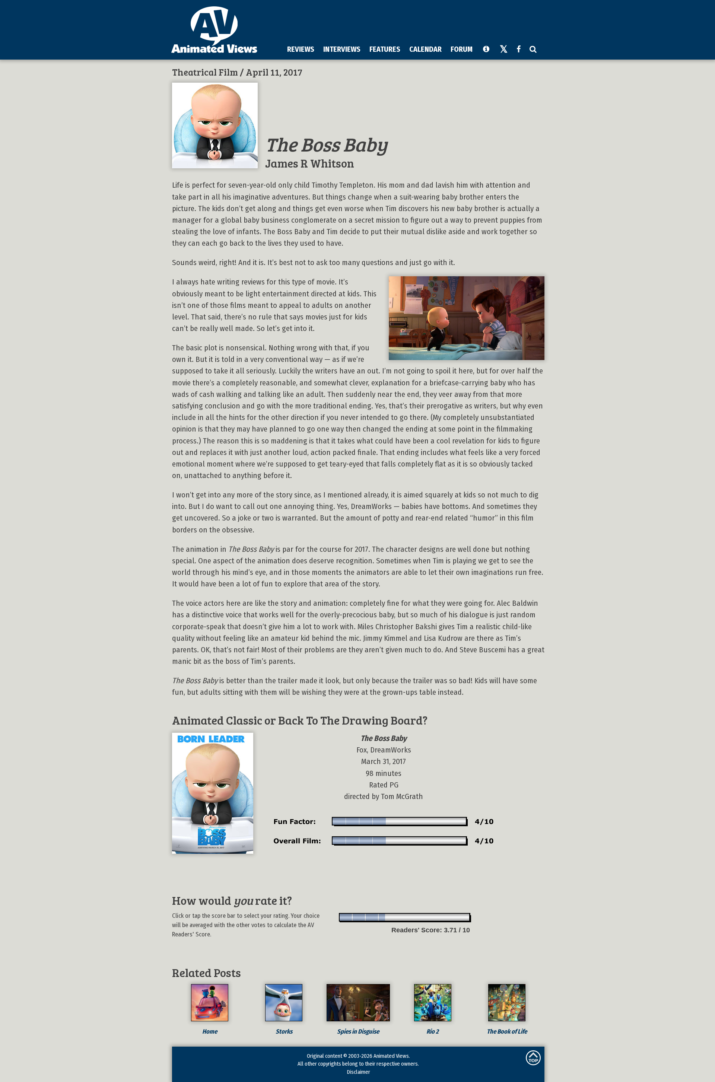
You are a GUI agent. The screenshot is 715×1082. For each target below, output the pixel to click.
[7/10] (424, 917)
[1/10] (346, 917)
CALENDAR (425, 49)
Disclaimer (358, 1072)
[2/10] (359, 917)
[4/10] (385, 917)
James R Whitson (309, 163)
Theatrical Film (205, 72)
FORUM (462, 49)
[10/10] (463, 917)
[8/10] (437, 917)
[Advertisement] (406, 22)
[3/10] (372, 917)
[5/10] (398, 917)
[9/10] (450, 917)
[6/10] (411, 917)
